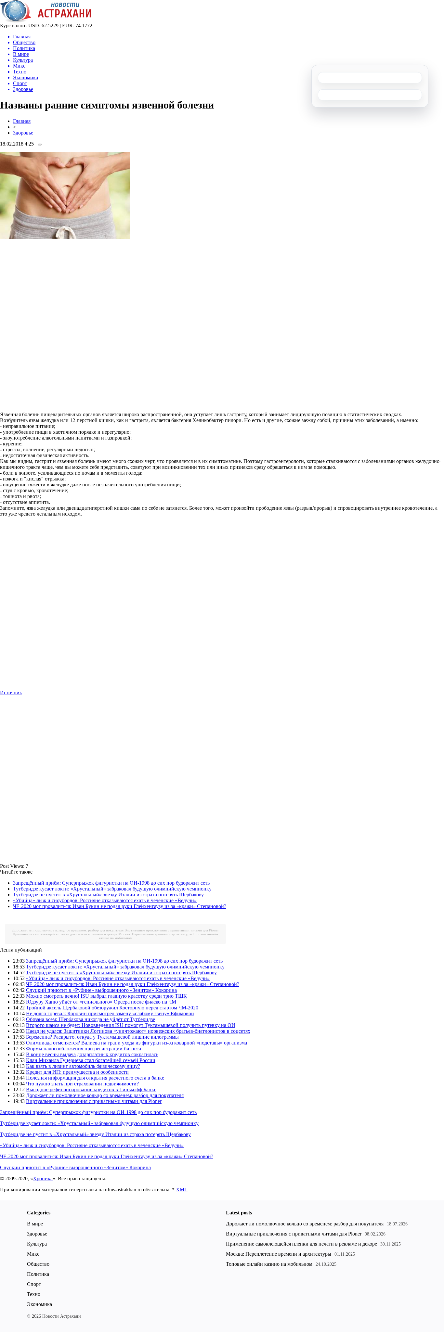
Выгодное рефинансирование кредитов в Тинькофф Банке (91, 1089)
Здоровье (23, 132)
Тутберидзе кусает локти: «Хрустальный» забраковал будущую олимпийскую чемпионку (112, 888)
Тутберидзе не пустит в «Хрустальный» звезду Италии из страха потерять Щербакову (108, 894)
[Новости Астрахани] (45, 21)
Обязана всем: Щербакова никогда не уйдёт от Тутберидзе (90, 1019)
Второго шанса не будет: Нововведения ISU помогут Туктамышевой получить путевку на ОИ (130, 1025)
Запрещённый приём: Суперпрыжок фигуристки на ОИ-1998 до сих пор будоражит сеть (111, 883)
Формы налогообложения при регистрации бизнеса (83, 1048)
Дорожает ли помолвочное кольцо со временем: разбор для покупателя (68, 930)
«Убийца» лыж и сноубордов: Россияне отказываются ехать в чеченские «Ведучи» (105, 900)
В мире (35, 1223)
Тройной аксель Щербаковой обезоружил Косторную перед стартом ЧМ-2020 (112, 1007)
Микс (33, 1254)
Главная (22, 121)
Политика (38, 1274)
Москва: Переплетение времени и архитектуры (155, 934)
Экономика (39, 1304)
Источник (11, 692)
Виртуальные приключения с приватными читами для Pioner (171, 930)
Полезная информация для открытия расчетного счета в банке (95, 1078)
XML (182, 1189)
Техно (33, 1294)
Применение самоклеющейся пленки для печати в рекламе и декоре (65, 934)
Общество (38, 1264)
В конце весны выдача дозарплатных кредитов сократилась (92, 1054)
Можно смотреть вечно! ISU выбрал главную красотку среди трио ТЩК (106, 996)
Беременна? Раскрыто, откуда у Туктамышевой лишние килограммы (102, 1037)
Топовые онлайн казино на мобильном (269, 1264)
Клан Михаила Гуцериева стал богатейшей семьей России (90, 1060)
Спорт (34, 1284)
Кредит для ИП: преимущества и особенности (77, 1072)
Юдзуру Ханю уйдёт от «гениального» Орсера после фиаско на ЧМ (101, 1002)
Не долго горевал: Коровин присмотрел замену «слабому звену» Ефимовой (110, 1013)
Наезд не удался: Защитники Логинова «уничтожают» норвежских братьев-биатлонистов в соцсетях (138, 1031)
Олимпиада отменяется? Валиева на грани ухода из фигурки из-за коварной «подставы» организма (136, 1042)
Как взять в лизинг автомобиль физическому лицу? (83, 1066)
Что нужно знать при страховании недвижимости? (82, 1083)
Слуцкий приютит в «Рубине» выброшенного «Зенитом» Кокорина (101, 990)
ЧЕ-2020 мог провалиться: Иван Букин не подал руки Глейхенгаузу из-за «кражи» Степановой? (119, 906)
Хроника (43, 1178)
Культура (37, 1244)
